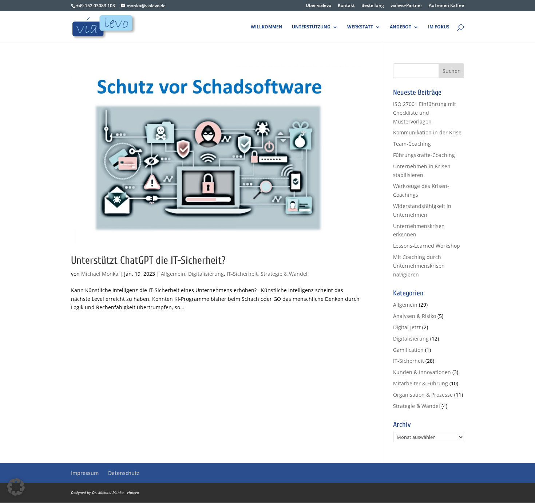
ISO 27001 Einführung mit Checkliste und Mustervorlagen (424, 113)
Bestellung (372, 5)
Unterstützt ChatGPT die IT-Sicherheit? (148, 260)
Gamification (408, 349)
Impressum (85, 472)
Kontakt (346, 5)
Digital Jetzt (407, 327)
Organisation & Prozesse (423, 394)
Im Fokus (438, 27)
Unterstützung (311, 27)
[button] (16, 487)
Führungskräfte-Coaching (424, 155)
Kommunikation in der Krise (427, 132)
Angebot (400, 27)
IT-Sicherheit (242, 273)
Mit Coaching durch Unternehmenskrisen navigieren (419, 266)
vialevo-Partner (406, 5)
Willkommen (266, 27)
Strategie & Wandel (284, 273)
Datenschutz (123, 472)
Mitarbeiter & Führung (420, 383)
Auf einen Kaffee (446, 5)
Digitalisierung (206, 273)
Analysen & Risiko (414, 316)
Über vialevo (318, 5)
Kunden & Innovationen (422, 372)
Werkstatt (360, 27)
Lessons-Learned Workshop (426, 245)
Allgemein (173, 273)
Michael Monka (99, 273)
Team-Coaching (412, 143)
